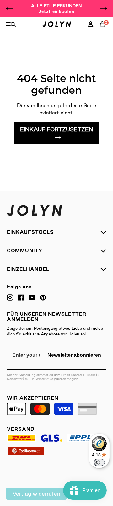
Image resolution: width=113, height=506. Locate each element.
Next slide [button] (103, 8)
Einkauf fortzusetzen (56, 129)
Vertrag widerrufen (36, 494)
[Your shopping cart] (103, 31)
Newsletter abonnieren (74, 355)
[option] (56, 8)
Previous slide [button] (9, 8)
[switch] (99, 462)
